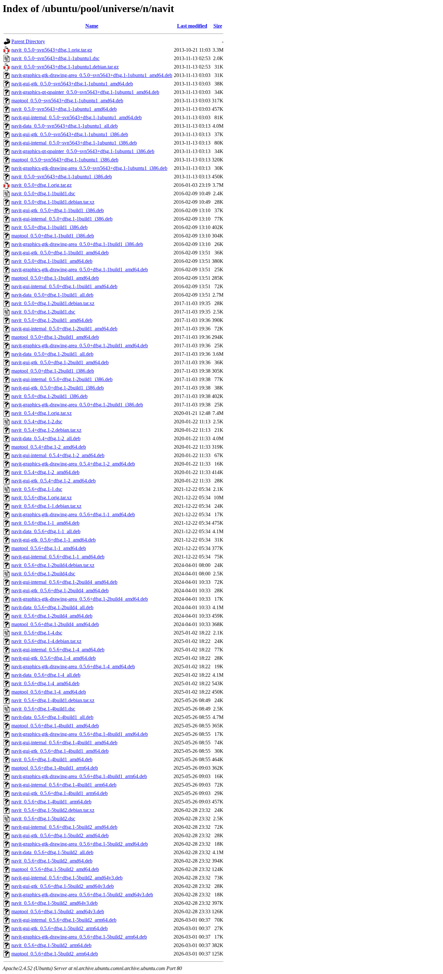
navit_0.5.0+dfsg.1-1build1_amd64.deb (51, 261)
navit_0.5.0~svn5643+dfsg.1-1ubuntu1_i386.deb (61, 176)
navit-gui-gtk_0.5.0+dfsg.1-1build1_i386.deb (57, 210)
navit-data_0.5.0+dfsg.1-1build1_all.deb (52, 295)
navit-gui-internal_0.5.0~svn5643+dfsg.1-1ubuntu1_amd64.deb (76, 117)
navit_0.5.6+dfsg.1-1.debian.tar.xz (46, 506)
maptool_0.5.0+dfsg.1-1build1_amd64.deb (55, 278)
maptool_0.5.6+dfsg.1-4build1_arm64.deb (54, 768)
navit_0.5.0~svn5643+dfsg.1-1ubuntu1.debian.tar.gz (65, 67)
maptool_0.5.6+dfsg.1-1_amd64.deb (48, 548)
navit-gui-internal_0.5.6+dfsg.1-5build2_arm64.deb (63, 920)
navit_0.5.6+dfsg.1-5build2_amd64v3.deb (54, 903)
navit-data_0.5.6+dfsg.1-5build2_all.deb (52, 852)
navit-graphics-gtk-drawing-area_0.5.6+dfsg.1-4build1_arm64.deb (79, 776)
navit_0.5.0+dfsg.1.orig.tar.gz (41, 185)
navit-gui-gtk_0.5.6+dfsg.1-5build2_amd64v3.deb (62, 886)
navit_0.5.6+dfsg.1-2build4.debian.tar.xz (52, 565)
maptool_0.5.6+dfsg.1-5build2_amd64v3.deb (57, 911)
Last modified (192, 26)
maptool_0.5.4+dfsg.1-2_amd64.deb (48, 447)
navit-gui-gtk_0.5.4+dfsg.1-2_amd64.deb (53, 480)
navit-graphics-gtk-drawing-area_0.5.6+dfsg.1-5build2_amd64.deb (79, 844)
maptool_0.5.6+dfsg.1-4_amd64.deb (48, 692)
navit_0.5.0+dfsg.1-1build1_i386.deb (49, 227)
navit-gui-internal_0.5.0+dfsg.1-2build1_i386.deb (62, 379)
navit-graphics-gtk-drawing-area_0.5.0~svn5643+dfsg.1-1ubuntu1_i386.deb (89, 168)
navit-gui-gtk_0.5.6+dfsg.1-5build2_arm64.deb (59, 928)
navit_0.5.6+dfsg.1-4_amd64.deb (45, 683)
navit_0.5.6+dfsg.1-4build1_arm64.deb (51, 801)
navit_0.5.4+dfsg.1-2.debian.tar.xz (46, 430)
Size (217, 26)
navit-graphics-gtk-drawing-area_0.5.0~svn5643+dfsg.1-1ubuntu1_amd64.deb (91, 75)
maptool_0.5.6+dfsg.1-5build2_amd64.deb (55, 869)
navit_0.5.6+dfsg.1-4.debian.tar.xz (46, 641)
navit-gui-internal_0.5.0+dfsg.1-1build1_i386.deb (62, 219)
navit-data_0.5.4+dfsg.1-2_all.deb (45, 438)
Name (91, 26)
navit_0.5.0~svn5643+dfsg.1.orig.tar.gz (51, 50)
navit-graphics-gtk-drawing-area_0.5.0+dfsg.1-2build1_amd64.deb (79, 345)
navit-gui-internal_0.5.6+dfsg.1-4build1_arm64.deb (63, 785)
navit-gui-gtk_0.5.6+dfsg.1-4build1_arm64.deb (59, 793)
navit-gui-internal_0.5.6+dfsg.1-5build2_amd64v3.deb (67, 877)
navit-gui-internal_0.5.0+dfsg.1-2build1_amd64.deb (64, 328)
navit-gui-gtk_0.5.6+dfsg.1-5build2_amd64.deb (60, 835)
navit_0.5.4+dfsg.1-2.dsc (36, 421)
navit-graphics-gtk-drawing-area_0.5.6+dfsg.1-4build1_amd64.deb (79, 734)
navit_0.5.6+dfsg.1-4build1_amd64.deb (51, 759)
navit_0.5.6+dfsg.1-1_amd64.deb (45, 523)
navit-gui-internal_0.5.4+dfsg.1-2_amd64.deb (57, 455)
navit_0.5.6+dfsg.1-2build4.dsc (43, 573)
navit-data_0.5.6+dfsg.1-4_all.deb (45, 675)
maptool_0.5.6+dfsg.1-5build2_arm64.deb (54, 953)
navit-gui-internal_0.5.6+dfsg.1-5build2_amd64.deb (64, 827)
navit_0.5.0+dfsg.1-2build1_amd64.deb (51, 320)
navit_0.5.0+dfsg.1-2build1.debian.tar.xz (52, 303)
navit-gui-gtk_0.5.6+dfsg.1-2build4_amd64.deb (60, 590)
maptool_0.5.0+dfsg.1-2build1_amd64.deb (55, 337)
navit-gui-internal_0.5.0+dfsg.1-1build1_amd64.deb (64, 286)
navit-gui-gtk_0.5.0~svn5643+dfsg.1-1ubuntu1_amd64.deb (72, 83)
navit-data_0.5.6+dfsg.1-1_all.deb (45, 531)
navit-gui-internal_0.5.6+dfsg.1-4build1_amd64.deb (64, 742)
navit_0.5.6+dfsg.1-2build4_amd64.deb (51, 616)
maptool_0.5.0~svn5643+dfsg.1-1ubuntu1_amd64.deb (67, 100)
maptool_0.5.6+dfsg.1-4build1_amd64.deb (55, 725)
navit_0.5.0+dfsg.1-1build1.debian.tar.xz (52, 202)
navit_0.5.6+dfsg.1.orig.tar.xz (41, 497)
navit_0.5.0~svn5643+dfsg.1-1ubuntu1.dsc (55, 58)
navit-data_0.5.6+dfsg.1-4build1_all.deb (52, 717)
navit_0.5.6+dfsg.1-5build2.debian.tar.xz (52, 810)
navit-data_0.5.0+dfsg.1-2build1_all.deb (52, 354)
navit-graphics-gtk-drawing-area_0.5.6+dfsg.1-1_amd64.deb (73, 514)
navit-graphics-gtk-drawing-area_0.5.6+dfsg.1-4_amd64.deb (73, 666)
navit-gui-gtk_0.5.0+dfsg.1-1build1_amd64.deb (60, 252)
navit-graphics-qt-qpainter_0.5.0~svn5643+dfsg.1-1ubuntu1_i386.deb (82, 151)
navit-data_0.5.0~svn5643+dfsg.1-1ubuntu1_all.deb (64, 126)
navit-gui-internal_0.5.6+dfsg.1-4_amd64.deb (57, 649)
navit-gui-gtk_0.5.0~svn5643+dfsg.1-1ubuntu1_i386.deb (69, 134)
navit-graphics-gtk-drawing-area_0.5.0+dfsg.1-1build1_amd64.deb (79, 269)
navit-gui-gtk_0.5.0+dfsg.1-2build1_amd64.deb (60, 362)
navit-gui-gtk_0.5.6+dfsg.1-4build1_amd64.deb (60, 751)
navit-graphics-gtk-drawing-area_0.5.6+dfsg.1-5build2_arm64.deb (79, 937)
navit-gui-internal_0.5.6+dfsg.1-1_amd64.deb (57, 556)
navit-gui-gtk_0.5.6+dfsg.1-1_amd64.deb (53, 540)
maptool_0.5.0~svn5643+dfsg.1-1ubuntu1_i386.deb (64, 159)
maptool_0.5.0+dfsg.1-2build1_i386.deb (52, 371)
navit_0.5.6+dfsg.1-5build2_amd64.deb (51, 861)
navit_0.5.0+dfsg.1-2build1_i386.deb (49, 396)
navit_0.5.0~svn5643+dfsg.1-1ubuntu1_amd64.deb (64, 109)
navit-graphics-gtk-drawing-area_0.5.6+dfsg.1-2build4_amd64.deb (79, 599)
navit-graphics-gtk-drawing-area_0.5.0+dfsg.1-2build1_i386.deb (77, 404)
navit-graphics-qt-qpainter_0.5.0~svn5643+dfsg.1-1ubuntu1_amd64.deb (85, 92)
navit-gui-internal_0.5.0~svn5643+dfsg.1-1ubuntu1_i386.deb (74, 143)
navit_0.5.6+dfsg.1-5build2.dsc (43, 818)
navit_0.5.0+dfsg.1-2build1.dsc (43, 311)
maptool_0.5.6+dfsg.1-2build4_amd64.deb (55, 624)
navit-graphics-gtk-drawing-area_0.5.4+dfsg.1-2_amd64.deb (73, 464)
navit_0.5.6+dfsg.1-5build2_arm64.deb (51, 945)
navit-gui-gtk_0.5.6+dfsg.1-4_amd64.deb (53, 658)
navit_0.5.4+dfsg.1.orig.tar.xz (41, 413)
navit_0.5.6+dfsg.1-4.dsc (36, 632)
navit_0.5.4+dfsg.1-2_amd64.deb (45, 472)
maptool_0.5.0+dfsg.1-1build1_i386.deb (52, 235)
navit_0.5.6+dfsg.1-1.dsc (36, 489)
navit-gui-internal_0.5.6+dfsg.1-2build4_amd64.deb (64, 582)
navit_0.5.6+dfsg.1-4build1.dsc (43, 708)
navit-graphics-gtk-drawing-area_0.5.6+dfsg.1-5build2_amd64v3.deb (82, 894)
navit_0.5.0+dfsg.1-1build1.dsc (43, 193)
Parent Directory (28, 41)
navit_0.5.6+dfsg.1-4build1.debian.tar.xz (52, 700)
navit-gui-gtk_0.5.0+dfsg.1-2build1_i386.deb (57, 388)
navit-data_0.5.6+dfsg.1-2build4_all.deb (52, 607)
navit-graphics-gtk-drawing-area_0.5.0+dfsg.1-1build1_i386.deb (77, 244)
